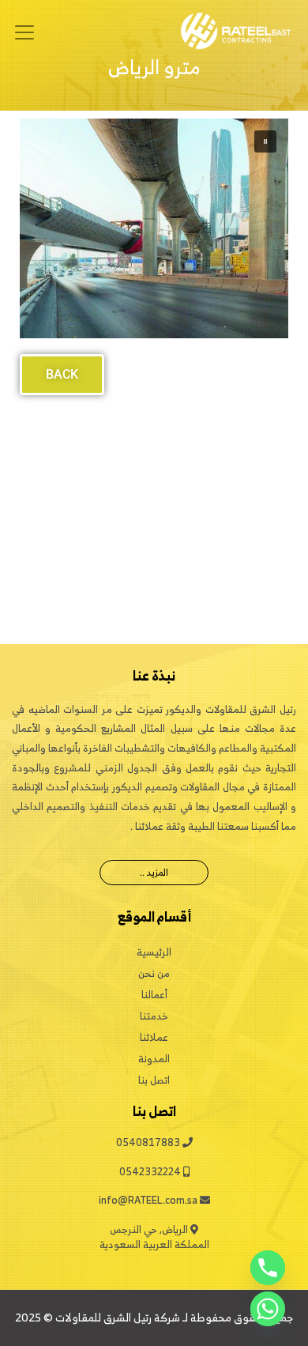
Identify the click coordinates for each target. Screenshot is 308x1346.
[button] (265, 141)
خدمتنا (154, 1016)
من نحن (154, 973)
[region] (154, 228)
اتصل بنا (154, 1080)
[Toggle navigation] (24, 32)
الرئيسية (154, 952)
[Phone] (267, 1267)
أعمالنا (154, 995)
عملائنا (154, 1037)
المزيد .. (154, 872)
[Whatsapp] (267, 1308)
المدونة (154, 1059)
